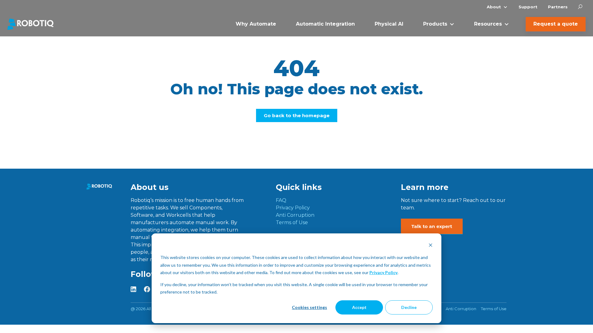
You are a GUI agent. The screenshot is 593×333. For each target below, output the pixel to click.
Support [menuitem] (528, 6)
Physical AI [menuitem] (389, 24)
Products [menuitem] (435, 24)
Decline (409, 307)
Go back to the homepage (297, 115)
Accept (359, 307)
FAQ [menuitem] (281, 200)
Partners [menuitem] (558, 6)
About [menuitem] (494, 6)
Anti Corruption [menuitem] (295, 215)
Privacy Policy (383, 272)
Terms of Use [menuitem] (292, 222)
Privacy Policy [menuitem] (293, 208)
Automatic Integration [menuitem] (325, 24)
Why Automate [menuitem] (256, 24)
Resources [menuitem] (488, 24)
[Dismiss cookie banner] (430, 246)
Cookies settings (309, 307)
